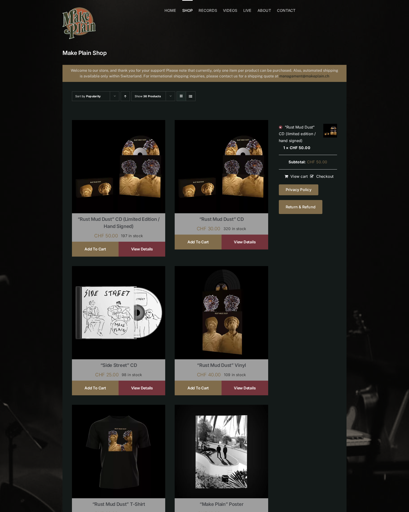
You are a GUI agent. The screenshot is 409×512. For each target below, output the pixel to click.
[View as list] (190, 96)
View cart (299, 176)
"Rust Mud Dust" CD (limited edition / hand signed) (297, 134)
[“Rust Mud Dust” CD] (221, 123)
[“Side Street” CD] (118, 269)
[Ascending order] (125, 96)
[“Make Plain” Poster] (221, 407)
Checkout (324, 176)
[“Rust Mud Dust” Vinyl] (221, 269)
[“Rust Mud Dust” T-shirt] (118, 407)
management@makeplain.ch (304, 76)
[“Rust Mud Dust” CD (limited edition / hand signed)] (118, 123)
